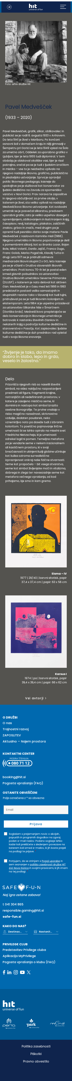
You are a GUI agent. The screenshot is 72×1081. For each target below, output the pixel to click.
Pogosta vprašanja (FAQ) (23, 783)
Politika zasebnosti (36, 1046)
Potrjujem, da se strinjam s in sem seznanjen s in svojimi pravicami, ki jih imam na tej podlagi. (38, 866)
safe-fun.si (12, 916)
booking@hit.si (14, 777)
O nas (7, 723)
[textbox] (15, 931)
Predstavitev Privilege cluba (24, 950)
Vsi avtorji (34, 698)
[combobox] (18, 931)
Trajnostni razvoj (16, 729)
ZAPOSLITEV (12, 735)
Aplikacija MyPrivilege (19, 956)
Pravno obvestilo (36, 1061)
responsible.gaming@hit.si (23, 910)
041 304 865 (14, 904)
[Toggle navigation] (65, 7)
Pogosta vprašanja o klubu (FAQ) (29, 962)
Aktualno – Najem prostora (24, 741)
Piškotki (36, 1054)
